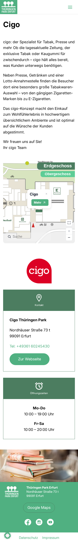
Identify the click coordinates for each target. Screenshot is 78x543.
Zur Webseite (29, 359)
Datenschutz (28, 537)
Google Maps (39, 507)
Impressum (50, 537)
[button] (7, 535)
